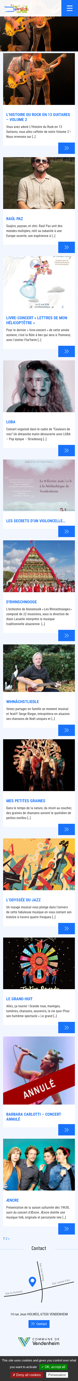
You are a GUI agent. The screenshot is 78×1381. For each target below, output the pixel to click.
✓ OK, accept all (53, 1367)
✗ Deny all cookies (27, 1375)
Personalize (57, 1375)
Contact (41, 1324)
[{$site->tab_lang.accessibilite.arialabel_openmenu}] (69, 8)
